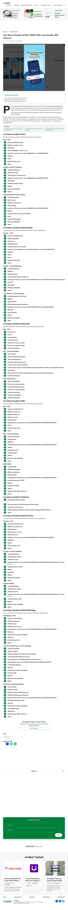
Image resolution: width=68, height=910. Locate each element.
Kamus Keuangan (57, 5)
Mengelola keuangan (26, 5)
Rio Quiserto (12, 41)
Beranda (5, 32)
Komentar (7, 885)
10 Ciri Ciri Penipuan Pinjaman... (15, 15)
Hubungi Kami (61, 897)
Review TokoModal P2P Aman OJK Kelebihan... (12, 880)
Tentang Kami (17, 897)
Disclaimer (32, 897)
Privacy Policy (46, 897)
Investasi (8, 5)
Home (4, 897)
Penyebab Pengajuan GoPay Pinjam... (59, 15)
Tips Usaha (16, 5)
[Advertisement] (34, 25)
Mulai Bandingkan (34, 728)
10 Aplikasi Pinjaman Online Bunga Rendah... (55, 880)
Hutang (36, 5)
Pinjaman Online (16, 10)
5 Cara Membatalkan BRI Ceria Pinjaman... (33, 880)
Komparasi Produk (45, 5)
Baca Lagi (17, 890)
